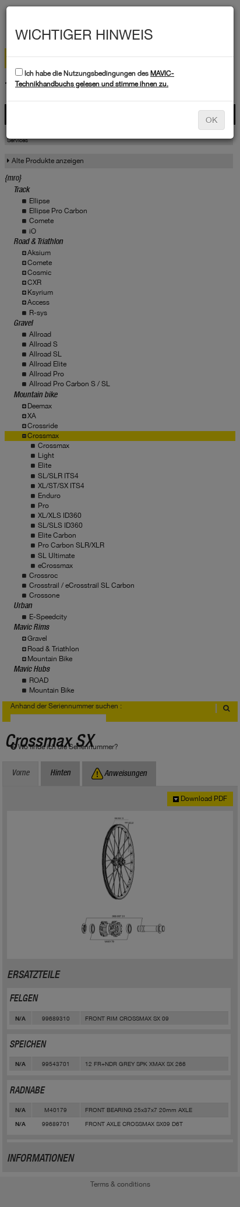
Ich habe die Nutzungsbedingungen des (94, 78)
